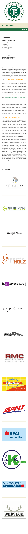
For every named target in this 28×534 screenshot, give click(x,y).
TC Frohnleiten (8, 25)
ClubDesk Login (20, 530)
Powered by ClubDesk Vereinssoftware (11, 530)
